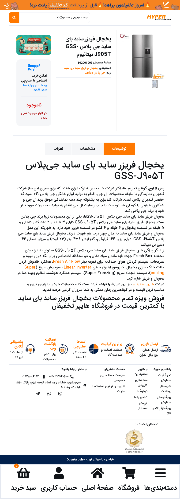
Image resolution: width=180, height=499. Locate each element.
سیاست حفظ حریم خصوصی (112, 378)
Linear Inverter (77, 267)
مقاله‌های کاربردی (141, 383)
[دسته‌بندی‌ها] (160, 473)
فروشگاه (128, 488)
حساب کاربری (59, 488)
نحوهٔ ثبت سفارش (164, 378)
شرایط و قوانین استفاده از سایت (108, 389)
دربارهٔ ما (142, 391)
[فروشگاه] (129, 473)
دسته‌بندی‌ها (160, 488)
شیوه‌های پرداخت (164, 389)
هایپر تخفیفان (143, 284)
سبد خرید (23, 488)
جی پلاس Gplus (95, 72)
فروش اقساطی (142, 406)
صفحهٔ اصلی (97, 488)
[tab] (119, 149)
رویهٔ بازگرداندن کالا (161, 411)
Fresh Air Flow (66, 262)
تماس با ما (140, 397)
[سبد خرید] (23, 473)
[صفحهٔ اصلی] (97, 473)
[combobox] (54, 17)
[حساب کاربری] (59, 473)
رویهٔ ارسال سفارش (164, 400)
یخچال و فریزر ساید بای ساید (81, 68)
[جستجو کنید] (14, 17)
